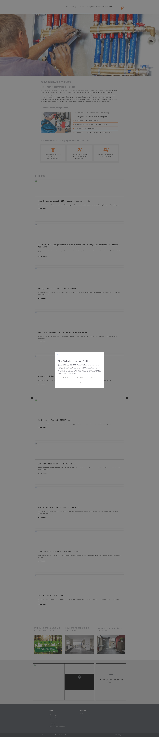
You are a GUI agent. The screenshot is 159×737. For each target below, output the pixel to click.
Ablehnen (65, 377)
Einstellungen (79, 377)
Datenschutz (75, 383)
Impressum (83, 383)
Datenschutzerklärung (89, 371)
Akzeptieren (94, 377)
